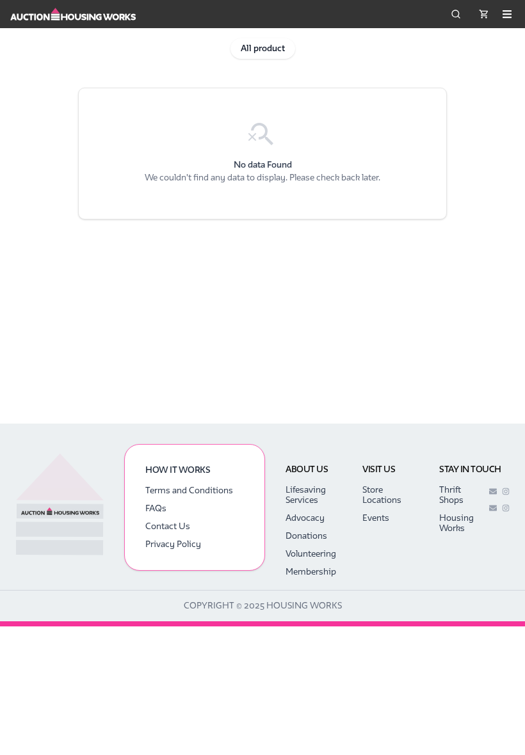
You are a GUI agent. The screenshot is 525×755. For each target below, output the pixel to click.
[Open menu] (507, 14)
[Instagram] (506, 491)
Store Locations (381, 495)
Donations (306, 536)
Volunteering (311, 554)
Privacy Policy (173, 544)
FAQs (155, 508)
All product (263, 48)
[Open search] (456, 14)
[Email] (493, 491)
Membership (311, 571)
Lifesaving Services (306, 495)
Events (375, 518)
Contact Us (167, 526)
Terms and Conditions (189, 490)
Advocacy (305, 518)
